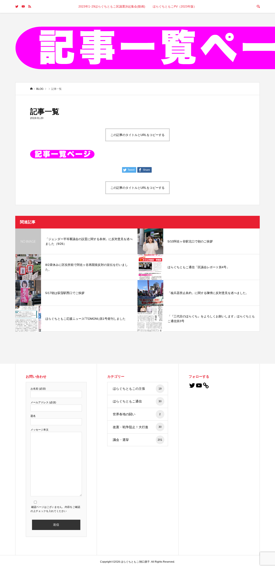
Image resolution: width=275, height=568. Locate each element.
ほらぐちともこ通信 (137, 401)
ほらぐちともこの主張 (137, 388)
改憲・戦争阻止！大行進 (137, 427)
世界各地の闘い (137, 414)
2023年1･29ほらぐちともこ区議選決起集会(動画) (111, 6)
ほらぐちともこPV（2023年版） (175, 6)
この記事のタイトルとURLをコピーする (137, 135)
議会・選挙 (137, 440)
